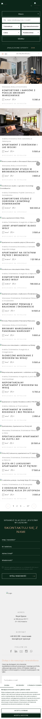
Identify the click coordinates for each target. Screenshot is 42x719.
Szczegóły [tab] (20, 685)
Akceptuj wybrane (21, 711)
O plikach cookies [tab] (34, 685)
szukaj (21, 39)
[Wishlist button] (31, 6)
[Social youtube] (21, 651)
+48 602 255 (20, 636)
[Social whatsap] (31, 651)
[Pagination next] (34, 506)
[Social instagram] (26, 651)
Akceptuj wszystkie (21, 715)
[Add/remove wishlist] (38, 60)
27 (28, 506)
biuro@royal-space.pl (21, 639)
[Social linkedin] (16, 651)
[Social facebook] (11, 651)
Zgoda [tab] (6, 685)
